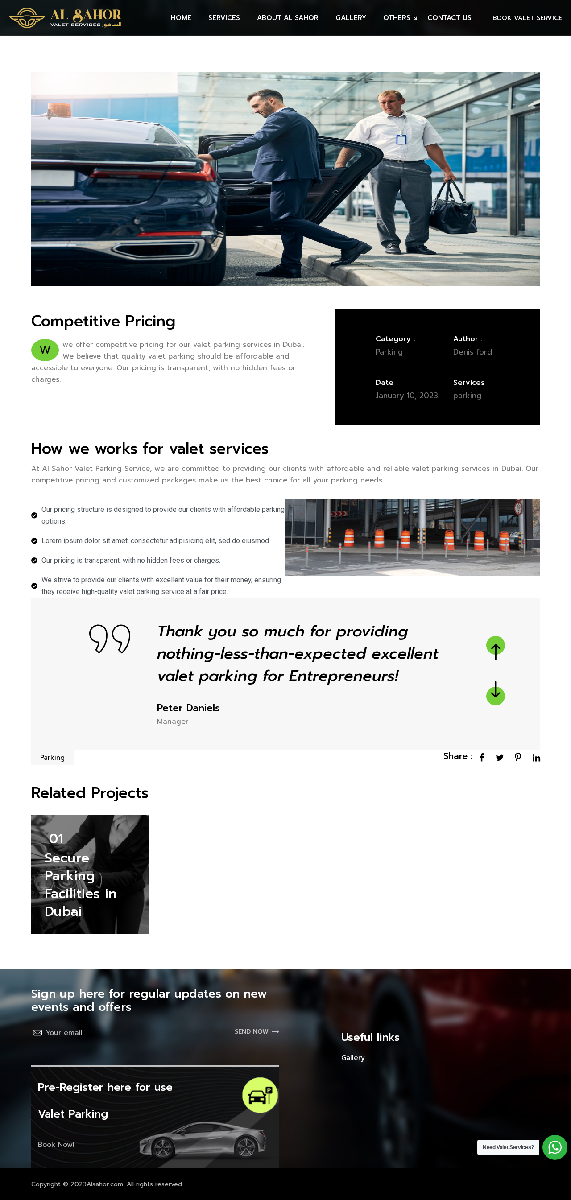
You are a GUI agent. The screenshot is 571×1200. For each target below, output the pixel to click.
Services (224, 18)
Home (181, 18)
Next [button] (495, 696)
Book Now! (56, 1144)
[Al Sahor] (65, 18)
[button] (520, 18)
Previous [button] (495, 645)
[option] (285, 674)
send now (252, 1031)
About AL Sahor (288, 18)
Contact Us (449, 18)
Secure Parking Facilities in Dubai (81, 885)
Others (396, 18)
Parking (52, 758)
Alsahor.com (105, 1184)
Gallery (350, 18)
